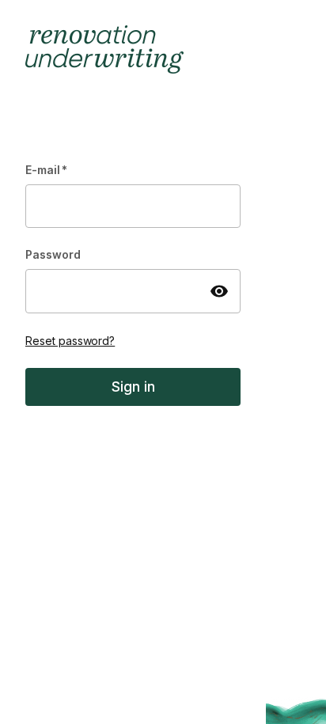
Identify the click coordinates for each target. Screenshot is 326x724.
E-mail (46, 169)
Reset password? (70, 340)
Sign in (133, 386)
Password (53, 254)
